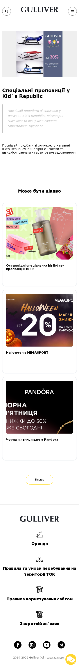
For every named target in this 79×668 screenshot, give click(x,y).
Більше (39, 480)
